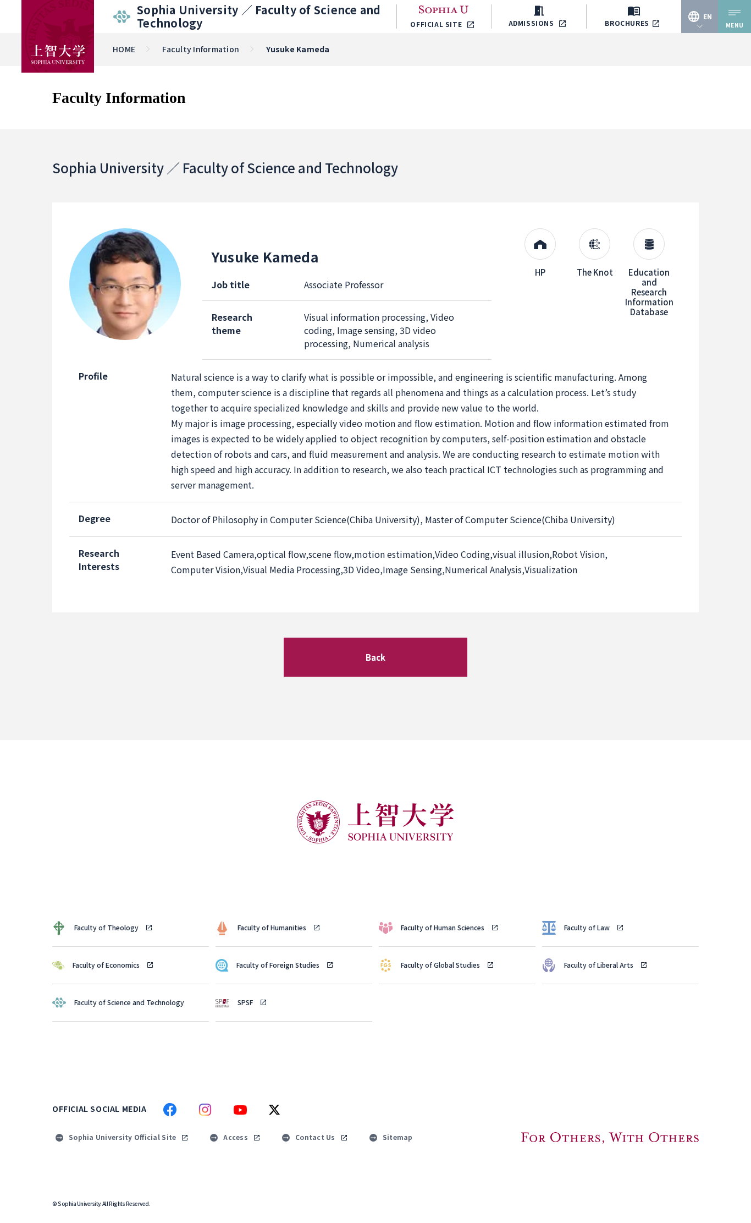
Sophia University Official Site (122, 1137)
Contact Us (315, 1137)
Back (376, 657)
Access (235, 1137)
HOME (124, 48)
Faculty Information (200, 48)
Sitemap (398, 1137)
